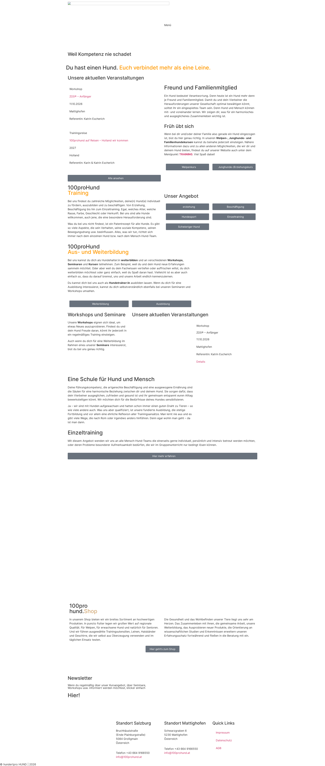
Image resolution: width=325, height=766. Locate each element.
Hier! (74, 695)
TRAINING (185, 154)
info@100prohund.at (129, 757)
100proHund (84, 190)
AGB (218, 748)
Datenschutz (224, 740)
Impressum (223, 732)
